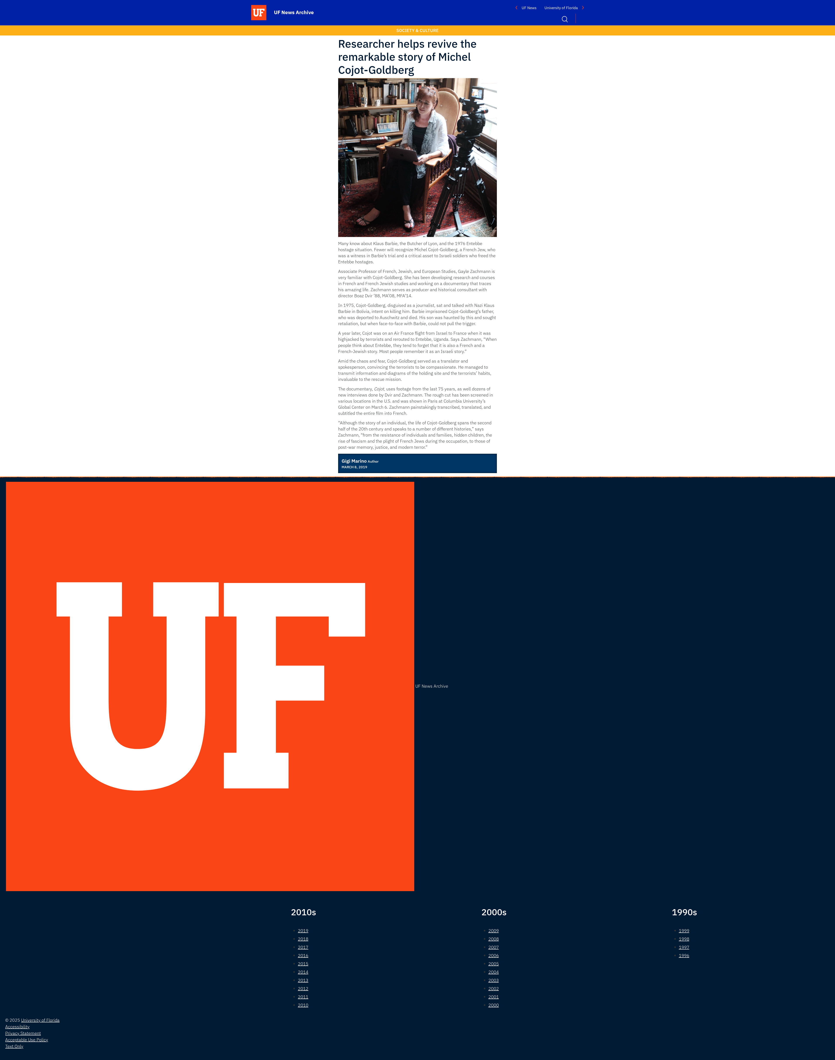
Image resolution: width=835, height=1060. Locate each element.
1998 (684, 939)
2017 (303, 947)
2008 (493, 939)
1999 (684, 931)
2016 (303, 955)
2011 (303, 997)
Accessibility (17, 1027)
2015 (303, 964)
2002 (493, 988)
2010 (303, 1005)
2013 (303, 980)
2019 (303, 931)
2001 (493, 997)
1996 (684, 955)
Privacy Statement (23, 1033)
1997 (684, 947)
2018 (303, 939)
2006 (493, 955)
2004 (493, 972)
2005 (493, 964)
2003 (493, 980)
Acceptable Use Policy (26, 1040)
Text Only (14, 1046)
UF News (529, 7)
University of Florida (561, 7)
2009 (493, 931)
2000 (493, 1005)
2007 (493, 947)
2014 (303, 972)
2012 (303, 988)
